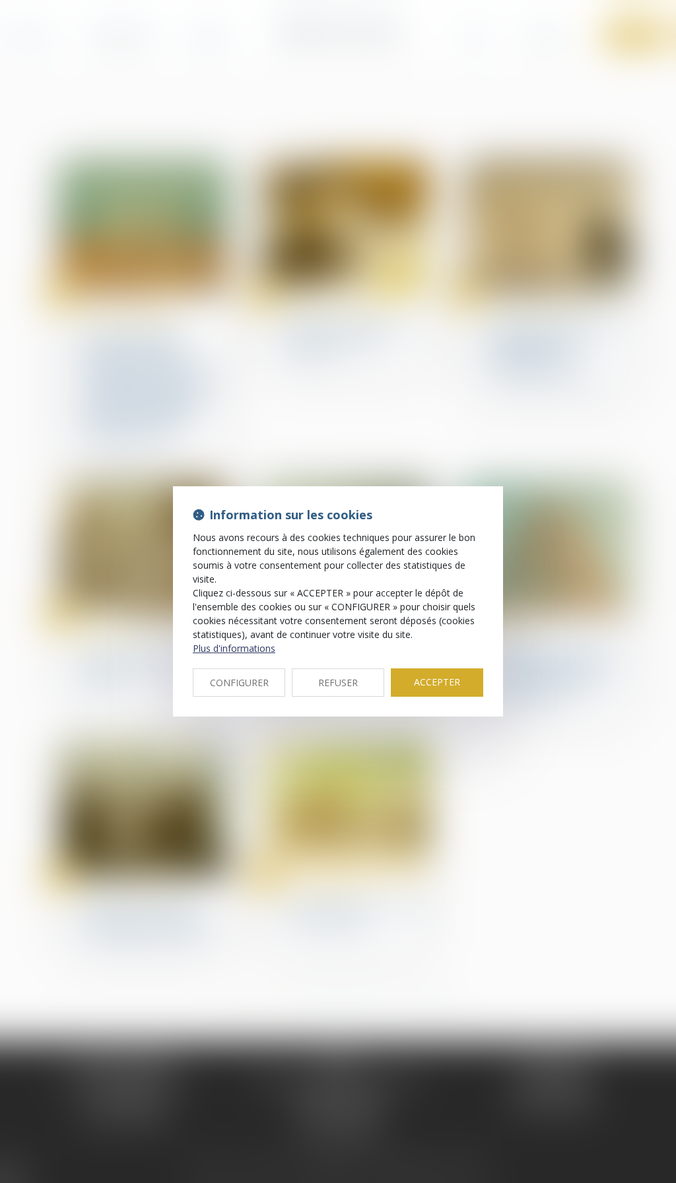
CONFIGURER (239, 682)
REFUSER (338, 682)
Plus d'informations (234, 648)
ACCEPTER (437, 682)
